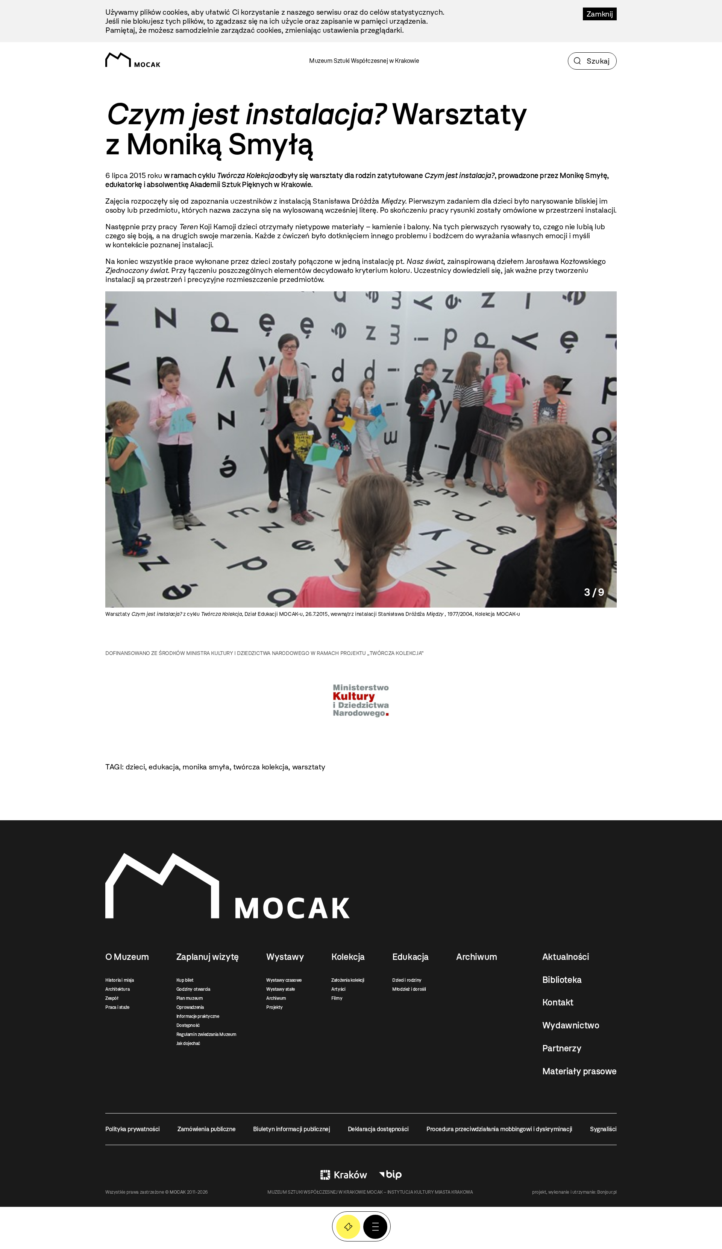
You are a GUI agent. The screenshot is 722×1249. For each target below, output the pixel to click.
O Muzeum (127, 957)
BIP (390, 1174)
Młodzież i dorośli (409, 989)
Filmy (336, 998)
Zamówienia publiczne (206, 1129)
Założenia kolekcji (347, 980)
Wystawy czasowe (284, 980)
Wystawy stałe (280, 989)
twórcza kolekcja (260, 766)
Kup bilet (184, 980)
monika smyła (205, 766)
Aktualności (565, 957)
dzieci (135, 766)
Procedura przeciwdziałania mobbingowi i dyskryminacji (499, 1129)
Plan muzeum (189, 998)
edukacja (164, 766)
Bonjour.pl (607, 1192)
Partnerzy (561, 1048)
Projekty (274, 1007)
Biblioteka (562, 980)
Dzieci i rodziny (407, 980)
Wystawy (285, 957)
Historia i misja (119, 980)
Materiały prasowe (579, 1071)
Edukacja (410, 957)
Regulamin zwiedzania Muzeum (206, 1034)
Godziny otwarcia (193, 989)
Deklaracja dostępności (378, 1129)
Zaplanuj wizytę (207, 957)
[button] (375, 1227)
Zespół (111, 998)
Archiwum (276, 998)
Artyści (338, 989)
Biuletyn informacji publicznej (291, 1129)
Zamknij (600, 13)
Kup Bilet (348, 1227)
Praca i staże (117, 1007)
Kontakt (557, 1002)
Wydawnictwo (570, 1025)
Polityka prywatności (132, 1129)
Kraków (343, 1174)
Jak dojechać (188, 1043)
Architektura (117, 989)
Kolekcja (348, 957)
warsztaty (308, 766)
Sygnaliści (603, 1129)
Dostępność (188, 1025)
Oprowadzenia (190, 1007)
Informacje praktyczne (197, 1016)
